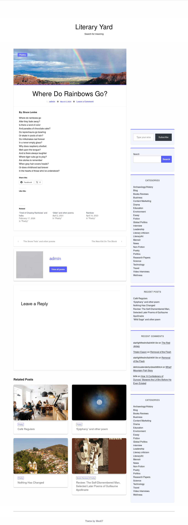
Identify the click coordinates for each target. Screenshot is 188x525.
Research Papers (141, 257)
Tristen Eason (140, 351)
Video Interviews (141, 271)
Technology (139, 264)
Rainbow (90, 212)
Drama (136, 204)
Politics (136, 253)
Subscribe (163, 137)
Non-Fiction (139, 246)
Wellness (137, 275)
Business (137, 197)
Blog (135, 190)
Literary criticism (141, 232)
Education (138, 208)
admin (52, 101)
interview (137, 225)
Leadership (138, 229)
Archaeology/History (143, 186)
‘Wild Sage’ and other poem (146, 319)
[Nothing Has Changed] (40, 456)
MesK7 (99, 521)
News (136, 243)
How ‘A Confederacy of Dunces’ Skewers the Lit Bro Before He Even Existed (152, 380)
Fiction (136, 218)
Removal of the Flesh (160, 351)
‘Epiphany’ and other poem (92, 429)
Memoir (137, 239)
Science (137, 260)
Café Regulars (26, 429)
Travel (136, 268)
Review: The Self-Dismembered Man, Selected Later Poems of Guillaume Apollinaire (98, 485)
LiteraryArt (138, 236)
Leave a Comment (85, 101)
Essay (136, 215)
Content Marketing (142, 201)
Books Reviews (82, 478)
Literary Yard (94, 26)
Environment (139, 211)
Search (136, 154)
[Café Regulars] (40, 402)
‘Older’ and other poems (63, 212)
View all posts (58, 269)
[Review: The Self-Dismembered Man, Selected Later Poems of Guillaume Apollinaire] (99, 456)
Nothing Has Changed (31, 482)
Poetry (22, 54)
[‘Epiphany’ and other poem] (99, 402)
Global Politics (140, 222)
